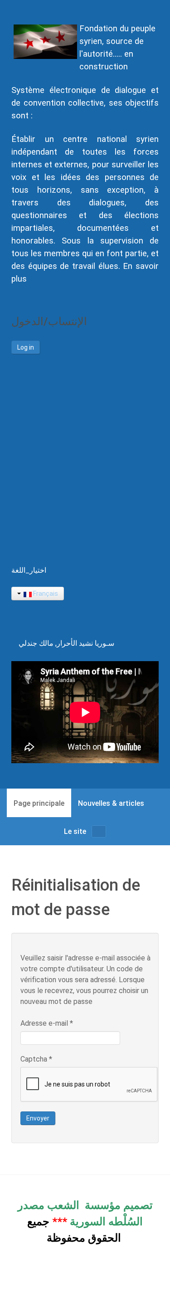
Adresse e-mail (46, 1023)
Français (45, 593)
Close (138, 540)
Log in (25, 347)
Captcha (36, 1059)
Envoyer (37, 1118)
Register (58, 483)
